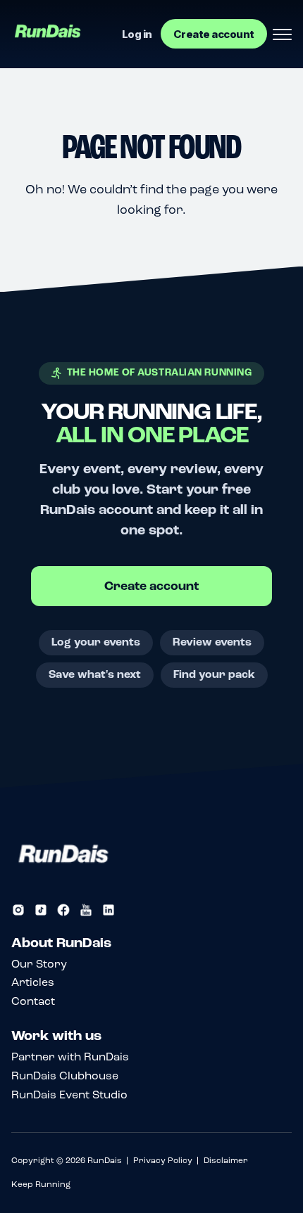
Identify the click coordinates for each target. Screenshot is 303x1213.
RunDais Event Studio (69, 1094)
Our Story (39, 963)
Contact (33, 1001)
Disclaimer (226, 1160)
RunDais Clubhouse (64, 1075)
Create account (213, 34)
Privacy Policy (162, 1160)
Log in (137, 34)
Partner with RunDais (70, 1056)
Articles (32, 982)
